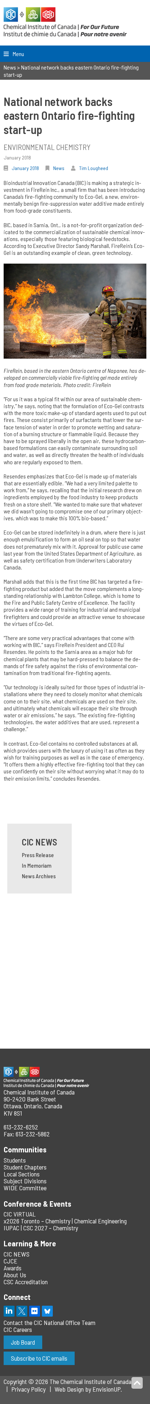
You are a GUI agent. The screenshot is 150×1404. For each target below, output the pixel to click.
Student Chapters (25, 1167)
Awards (12, 1268)
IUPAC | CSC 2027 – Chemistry (41, 1228)
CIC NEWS (39, 842)
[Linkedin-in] (9, 1311)
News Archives (39, 875)
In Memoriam (36, 865)
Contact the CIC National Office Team (49, 1322)
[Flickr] (34, 1311)
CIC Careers (18, 1329)
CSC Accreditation (26, 1282)
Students (15, 1160)
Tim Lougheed (93, 168)
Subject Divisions (25, 1181)
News (58, 168)
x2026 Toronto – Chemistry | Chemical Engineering (65, 1221)
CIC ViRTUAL (20, 1214)
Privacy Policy (28, 1389)
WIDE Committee (25, 1188)
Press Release (38, 854)
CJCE (10, 1261)
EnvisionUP (106, 1389)
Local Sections (22, 1174)
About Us (15, 1275)
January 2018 (25, 168)
